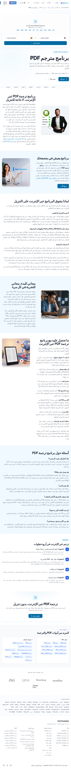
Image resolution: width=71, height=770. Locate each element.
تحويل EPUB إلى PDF (46, 653)
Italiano (17, 704)
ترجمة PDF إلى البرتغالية (10, 738)
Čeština (30, 702)
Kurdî (56, 707)
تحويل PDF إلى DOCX (60, 646)
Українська (37, 712)
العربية (61, 702)
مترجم (64, 2)
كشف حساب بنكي (47, 750)
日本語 (11, 704)
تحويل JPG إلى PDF (61, 650)
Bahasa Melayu (40, 707)
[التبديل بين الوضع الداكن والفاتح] (28, 3)
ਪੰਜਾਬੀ (16, 707)
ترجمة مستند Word (18, 643)
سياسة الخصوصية (51, 724)
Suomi (58, 704)
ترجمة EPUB (15, 653)
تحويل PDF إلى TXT (47, 646)
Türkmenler (55, 712)
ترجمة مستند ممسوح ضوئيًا (25, 650)
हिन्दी (39, 704)
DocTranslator (63, 721)
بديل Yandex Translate (63, 738)
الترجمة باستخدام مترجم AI (27, 741)
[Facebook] (7, 765)
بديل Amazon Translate (63, 740)
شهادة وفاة (49, 743)
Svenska (10, 709)
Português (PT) (55, 709)
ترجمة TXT (29, 660)
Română (48, 709)
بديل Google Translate (63, 733)
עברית (42, 704)
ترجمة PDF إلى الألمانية (11, 735)
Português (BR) (65, 709)
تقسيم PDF (47, 643)
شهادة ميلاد (49, 735)
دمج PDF (55, 643)
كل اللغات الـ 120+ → (11, 748)
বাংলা (40, 702)
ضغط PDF (63, 643)
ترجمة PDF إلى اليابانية (11, 743)
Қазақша (66, 707)
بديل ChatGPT (65, 730)
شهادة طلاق (49, 740)
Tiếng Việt (26, 712)
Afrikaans (66, 702)
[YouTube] (4, 765)
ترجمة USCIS (48, 730)
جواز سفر (49, 745)
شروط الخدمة (60, 724)
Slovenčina (35, 709)
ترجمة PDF (29, 643)
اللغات (56, 2)
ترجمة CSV (8, 656)
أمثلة (43, 2)
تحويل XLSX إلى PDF (60, 653)
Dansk (24, 702)
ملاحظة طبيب (48, 755)
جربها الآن (62, 79)
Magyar (28, 704)
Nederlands (31, 707)
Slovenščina (28, 709)
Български (45, 702)
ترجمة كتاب (29, 656)
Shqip (21, 709)
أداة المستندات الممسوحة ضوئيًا (13, 139)
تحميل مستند (36, 616)
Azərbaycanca (54, 702)
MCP (12, 2)
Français (53, 704)
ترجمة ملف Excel (10, 650)
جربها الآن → (63, 186)
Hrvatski (34, 704)
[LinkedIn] (10, 765)
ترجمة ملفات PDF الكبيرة (25, 646)
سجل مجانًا (53, 79)
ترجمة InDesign (18, 656)
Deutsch (19, 702)
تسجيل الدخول (5, 2)
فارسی (63, 704)
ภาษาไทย (61, 712)
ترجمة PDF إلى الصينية (11, 740)
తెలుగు (67, 712)
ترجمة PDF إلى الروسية (11, 745)
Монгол (51, 707)
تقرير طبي (49, 733)
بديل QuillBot (65, 745)
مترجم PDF (10, 141)
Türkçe (43, 712)
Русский (41, 709)
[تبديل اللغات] (35, 38)
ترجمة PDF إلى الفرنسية (10, 733)
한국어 (61, 707)
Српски (16, 709)
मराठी (47, 707)
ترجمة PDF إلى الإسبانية (10, 730)
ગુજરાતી (47, 704)
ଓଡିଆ (21, 707)
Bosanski (35, 702)
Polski (12, 707)
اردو (31, 712)
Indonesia (22, 704)
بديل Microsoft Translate (62, 743)
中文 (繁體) (12, 712)
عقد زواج (49, 738)
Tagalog (48, 712)
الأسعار (49, 2)
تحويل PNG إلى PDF (47, 650)
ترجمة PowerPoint (27, 653)
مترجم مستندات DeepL (63, 735)
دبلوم (50, 748)
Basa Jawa (5, 704)
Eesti (67, 704)
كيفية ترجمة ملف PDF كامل (27, 739)
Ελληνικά (13, 702)
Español (7, 702)
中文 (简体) (19, 712)
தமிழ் (6, 709)
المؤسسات (36, 2)
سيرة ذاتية (49, 752)
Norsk (25, 707)
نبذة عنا (67, 724)
